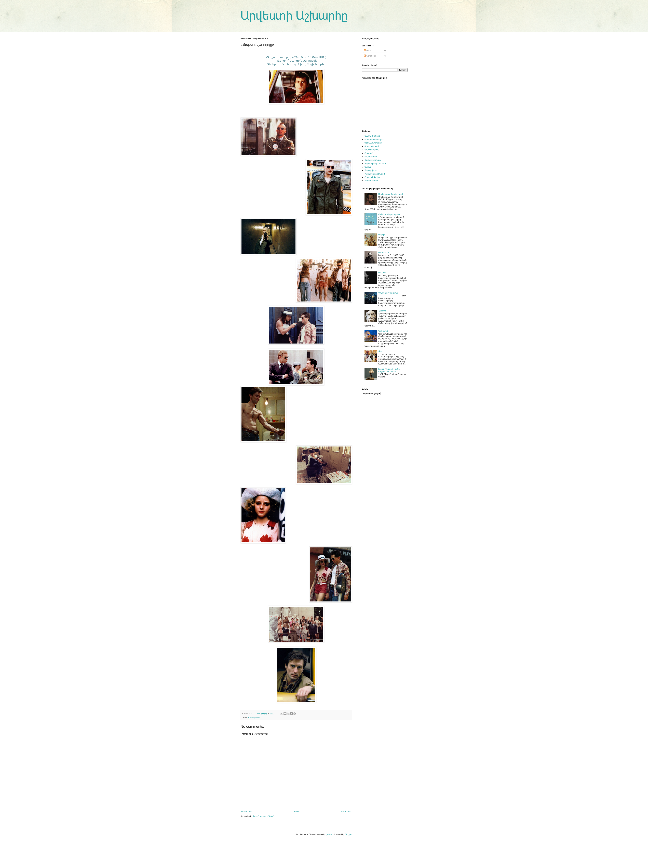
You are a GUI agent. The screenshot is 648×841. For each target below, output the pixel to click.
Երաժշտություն (371, 150)
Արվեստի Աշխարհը (294, 15)
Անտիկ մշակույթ (372, 136)
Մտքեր (367, 167)
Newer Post (246, 811)
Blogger (348, 834)
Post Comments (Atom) (263, 816)
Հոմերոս (382, 311)
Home (297, 811)
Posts (368, 50)
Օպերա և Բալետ (372, 177)
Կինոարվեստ (254, 717)
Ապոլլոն (382, 234)
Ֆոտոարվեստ (371, 180)
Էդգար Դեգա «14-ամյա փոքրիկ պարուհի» (389, 370)
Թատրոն (368, 153)
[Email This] (282, 713)
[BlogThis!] (285, 713)
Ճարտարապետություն (375, 163)
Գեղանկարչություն (373, 143)
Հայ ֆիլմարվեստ (372, 160)
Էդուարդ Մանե (385, 252)
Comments (371, 56)
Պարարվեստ (370, 170)
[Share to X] (288, 713)
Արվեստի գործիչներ (374, 139)
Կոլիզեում (383, 331)
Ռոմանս (382, 272)
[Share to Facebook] (291, 713)
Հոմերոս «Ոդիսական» (389, 214)
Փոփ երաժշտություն (388, 293)
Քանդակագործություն (374, 174)
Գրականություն (371, 146)
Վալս (380, 351)
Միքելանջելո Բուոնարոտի (390, 194)
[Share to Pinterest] (294, 713)
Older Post (346, 811)
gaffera (329, 834)
